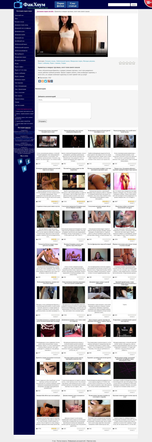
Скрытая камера (19, 99)
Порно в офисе (19, 66)
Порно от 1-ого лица (21, 70)
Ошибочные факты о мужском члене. (24, 132)
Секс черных (18, 95)
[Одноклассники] (42, 81)
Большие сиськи (19, 21)
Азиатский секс (19, 15)
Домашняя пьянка (20, 34)
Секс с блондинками (20, 86)
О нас (54, 441)
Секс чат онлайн (19, 105)
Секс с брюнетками (20, 89)
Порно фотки (60, 4)
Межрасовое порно (20, 57)
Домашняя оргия (19, 31)
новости (28, 127)
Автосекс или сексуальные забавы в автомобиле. (25, 133)
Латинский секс (19, 38)
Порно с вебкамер (20, 73)
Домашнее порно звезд (21, 25)
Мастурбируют (19, 54)
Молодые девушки (20, 60)
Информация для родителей (76, 441)
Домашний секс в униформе (23, 28)
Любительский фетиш (21, 50)
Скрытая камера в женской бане (23, 121)
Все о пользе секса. (26, 139)
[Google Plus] (48, 81)
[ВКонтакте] (39, 81)
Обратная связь (91, 441)
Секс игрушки (19, 83)
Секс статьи (72, 4)
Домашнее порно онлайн (45, 11)
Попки (16, 63)
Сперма (17, 102)
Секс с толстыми (19, 92)
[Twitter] (45, 81)
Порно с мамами (19, 76)
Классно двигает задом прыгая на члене (24, 111)
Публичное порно (20, 79)
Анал (16, 18)
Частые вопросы (62, 441)
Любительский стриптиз (22, 47)
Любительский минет (21, 44)
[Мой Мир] (51, 81)
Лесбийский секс (20, 41)
